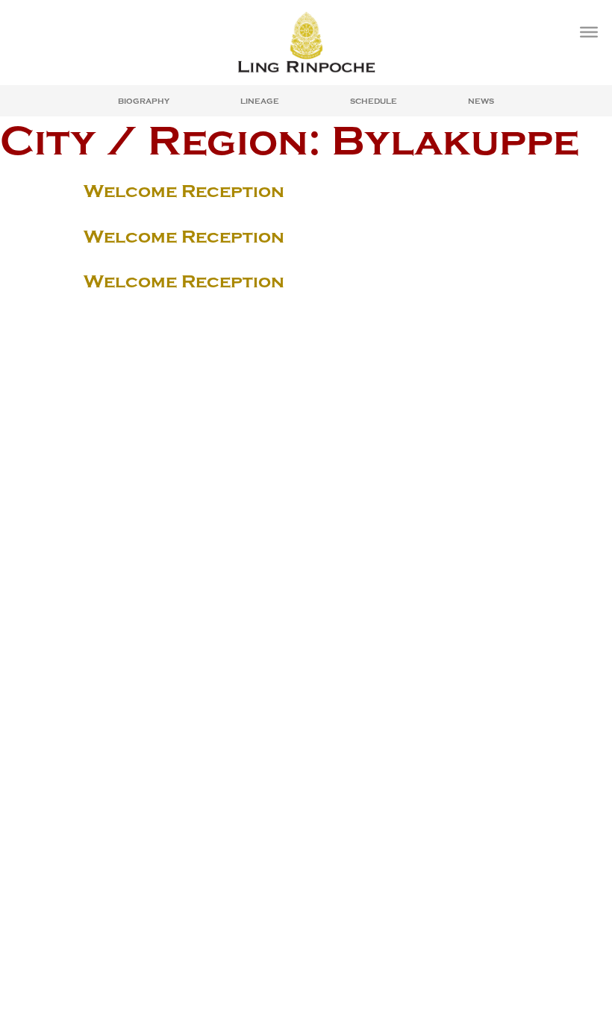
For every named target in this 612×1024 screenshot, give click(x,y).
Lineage (259, 101)
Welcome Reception (184, 191)
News (481, 101)
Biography (143, 101)
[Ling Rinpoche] (306, 42)
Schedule (373, 101)
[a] (589, 32)
